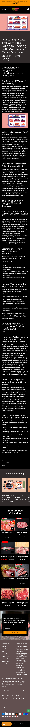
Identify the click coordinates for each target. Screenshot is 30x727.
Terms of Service (6, 663)
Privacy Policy (5, 656)
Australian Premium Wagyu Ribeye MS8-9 (22, 533)
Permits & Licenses (6, 653)
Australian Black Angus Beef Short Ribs (22, 557)
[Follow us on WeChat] (23, 698)
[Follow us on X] (10, 698)
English (4, 707)
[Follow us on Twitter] (6, 698)
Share (3, 465)
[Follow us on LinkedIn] (3, 702)
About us (4, 646)
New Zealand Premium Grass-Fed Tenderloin (8, 533)
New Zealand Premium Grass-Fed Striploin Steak (22, 579)
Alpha (4, 36)
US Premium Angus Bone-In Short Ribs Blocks (7, 579)
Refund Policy (5, 658)
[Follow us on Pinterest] (16, 698)
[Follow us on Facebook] (3, 698)
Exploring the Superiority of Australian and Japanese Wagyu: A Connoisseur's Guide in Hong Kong (14, 498)
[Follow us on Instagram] (13, 698)
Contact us (4, 648)
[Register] (23, 690)
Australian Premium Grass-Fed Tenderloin (7, 557)
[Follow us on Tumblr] (6, 702)
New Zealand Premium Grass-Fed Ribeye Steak (22, 603)
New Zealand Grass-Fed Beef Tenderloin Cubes (8, 603)
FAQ (3, 651)
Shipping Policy (6, 661)
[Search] (5, 9)
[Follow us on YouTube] (19, 698)
